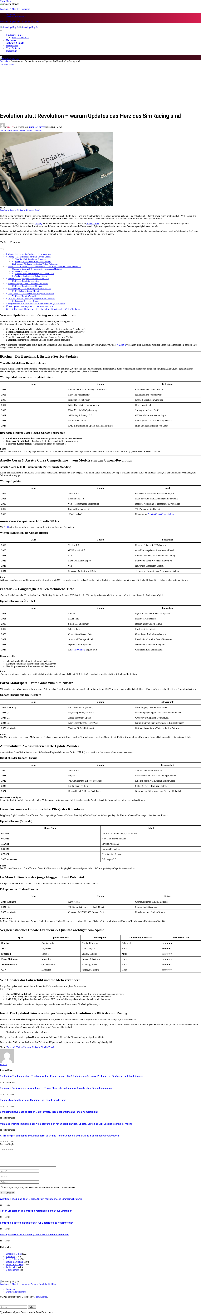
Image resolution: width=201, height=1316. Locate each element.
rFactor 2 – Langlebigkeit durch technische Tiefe (28, 278)
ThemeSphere (40, 1296)
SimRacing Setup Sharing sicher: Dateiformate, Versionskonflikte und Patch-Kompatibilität (49, 1111)
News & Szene (13, 48)
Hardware (11, 40)
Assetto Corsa (92, 223)
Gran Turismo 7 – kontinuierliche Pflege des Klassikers (31, 293)
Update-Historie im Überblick (27, 281)
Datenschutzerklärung (16, 16)
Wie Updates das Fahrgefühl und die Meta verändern (31, 306)
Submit (32, 1307)
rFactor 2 (121, 345)
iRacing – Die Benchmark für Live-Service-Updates (29, 257)
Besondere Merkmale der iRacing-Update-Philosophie (36, 264)
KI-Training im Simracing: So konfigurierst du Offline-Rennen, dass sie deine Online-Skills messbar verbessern (59, 1135)
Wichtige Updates (22, 271)
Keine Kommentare (36, 127)
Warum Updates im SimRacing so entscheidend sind (29, 254)
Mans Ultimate (78, 649)
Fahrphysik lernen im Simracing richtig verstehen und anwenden (34, 1234)
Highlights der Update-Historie (27, 291)
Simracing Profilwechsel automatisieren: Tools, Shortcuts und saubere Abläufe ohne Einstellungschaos (56, 1088)
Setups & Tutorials (20, 37)
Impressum (11, 14)
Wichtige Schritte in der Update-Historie (31, 276)
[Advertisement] (100, 88)
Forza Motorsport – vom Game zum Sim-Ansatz (28, 283)
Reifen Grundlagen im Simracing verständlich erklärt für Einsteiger (36, 1210)
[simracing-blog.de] (19, 27)
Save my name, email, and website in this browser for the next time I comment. (40, 1187)
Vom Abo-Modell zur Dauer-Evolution (30, 259)
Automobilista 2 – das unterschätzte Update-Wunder (29, 288)
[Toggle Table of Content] (2, 249)
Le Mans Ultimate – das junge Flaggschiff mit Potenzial (31, 298)
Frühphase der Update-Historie (27, 301)
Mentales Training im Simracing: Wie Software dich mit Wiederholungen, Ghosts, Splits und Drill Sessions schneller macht (66, 1123)
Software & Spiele (15, 43)
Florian (10, 127)
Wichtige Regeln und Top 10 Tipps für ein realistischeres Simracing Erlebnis (41, 1199)
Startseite (4, 61)
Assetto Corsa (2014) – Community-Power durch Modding (38, 269)
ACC (6, 527)
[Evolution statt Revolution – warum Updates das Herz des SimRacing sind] (56, 205)
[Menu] (1, 30)
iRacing (38, 223)
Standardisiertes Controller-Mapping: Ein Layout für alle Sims (33, 1100)
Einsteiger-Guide (14, 35)
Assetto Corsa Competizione (161, 514)
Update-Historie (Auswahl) (25, 296)
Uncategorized (12, 1269)
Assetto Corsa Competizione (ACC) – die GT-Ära (34, 274)
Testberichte (12, 45)
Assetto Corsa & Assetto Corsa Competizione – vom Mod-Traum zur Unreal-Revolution (44, 266)
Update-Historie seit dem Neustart (28, 286)
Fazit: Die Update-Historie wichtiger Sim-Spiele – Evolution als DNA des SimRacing (44, 309)
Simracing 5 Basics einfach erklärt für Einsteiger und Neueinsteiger (36, 1222)
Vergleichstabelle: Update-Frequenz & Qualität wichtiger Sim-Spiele (36, 303)
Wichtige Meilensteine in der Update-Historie (33, 261)
